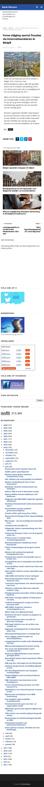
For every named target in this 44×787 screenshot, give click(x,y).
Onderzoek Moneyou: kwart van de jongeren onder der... (24, 534)
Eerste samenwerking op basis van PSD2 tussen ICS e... (22, 686)
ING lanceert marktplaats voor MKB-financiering (20, 695)
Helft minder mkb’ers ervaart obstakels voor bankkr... (24, 572)
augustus (9, 461)
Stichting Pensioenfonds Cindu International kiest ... (24, 505)
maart (8, 739)
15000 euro (6, 357)
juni (7, 466)
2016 (6, 751)
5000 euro (5, 350)
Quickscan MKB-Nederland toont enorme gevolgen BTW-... (22, 654)
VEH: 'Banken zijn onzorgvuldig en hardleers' (23, 479)
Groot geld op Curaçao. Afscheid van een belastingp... (22, 728)
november (9, 453)
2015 (6, 753)
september (10, 458)
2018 (6, 447)
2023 (6, 433)
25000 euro (6, 361)
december (9, 450)
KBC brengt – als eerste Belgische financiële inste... (23, 522)
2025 (6, 428)
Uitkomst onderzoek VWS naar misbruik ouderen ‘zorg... (22, 589)
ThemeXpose (25, 784)
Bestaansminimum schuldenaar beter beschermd (21, 544)
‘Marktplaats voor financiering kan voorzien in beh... (23, 690)
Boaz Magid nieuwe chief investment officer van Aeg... (23, 659)
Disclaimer (28, 368)
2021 (6, 439)
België (11, 28)
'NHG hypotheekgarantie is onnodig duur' (22, 634)
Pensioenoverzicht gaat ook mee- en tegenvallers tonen (20, 705)
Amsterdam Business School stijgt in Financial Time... (20, 580)
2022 (6, 436)
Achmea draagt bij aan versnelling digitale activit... (23, 667)
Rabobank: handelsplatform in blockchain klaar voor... (22, 630)
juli (6, 464)
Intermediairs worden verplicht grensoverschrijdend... (18, 509)
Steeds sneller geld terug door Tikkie (21, 513)
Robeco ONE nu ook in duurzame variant (22, 491)
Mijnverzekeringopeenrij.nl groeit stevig (22, 646)
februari (9, 741)
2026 (6, 425)
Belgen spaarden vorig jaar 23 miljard (18, 168)
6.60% (18, 357)
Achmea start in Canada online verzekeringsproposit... (18, 539)
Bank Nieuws (9, 7)
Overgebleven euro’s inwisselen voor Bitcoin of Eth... (23, 562)
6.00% (18, 354)
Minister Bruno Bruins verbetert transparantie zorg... (18, 475)
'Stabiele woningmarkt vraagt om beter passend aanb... (22, 603)
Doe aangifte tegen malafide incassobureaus (17, 700)
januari (8, 744)
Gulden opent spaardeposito (17, 472)
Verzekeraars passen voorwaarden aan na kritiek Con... (23, 558)
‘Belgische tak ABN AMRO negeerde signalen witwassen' (24, 500)
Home (5, 28)
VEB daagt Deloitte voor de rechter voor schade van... (22, 625)
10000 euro (6, 354)
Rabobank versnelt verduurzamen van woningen (21, 488)
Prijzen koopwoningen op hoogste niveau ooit (22, 548)
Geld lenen (6, 347)
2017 (6, 748)
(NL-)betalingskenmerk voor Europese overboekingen (21, 671)
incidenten (18, 81)
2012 (6, 762)
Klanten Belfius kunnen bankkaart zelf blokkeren (21, 495)
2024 (6, 431)
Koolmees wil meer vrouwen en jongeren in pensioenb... (23, 616)
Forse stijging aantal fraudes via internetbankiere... (19, 637)
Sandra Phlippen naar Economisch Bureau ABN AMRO (22, 676)
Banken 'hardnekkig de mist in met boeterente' (20, 483)
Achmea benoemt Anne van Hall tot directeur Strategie (20, 620)
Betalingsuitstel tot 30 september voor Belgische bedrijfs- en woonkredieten (19, 190)
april (7, 736)
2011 (6, 765)
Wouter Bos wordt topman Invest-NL (20, 469)
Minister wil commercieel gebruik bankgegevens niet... (19, 553)
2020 (6, 442)
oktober (9, 455)
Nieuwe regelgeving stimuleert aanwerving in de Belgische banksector (21, 213)
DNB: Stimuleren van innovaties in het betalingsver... (21, 681)
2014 (6, 756)
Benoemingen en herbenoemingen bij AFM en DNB (23, 719)
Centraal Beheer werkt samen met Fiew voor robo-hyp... (24, 567)
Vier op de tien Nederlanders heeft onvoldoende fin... (19, 650)
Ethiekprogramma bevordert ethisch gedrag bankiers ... (24, 594)
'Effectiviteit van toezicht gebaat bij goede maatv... (23, 714)
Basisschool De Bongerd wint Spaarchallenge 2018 (24, 517)
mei (7, 733)
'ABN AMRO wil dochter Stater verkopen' (22, 576)
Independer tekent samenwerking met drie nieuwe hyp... (23, 529)
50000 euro (6, 365)
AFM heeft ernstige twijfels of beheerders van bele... (23, 599)
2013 (6, 759)
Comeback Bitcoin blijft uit (16, 525)
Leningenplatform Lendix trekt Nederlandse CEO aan (24, 642)
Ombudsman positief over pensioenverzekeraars (16, 724)
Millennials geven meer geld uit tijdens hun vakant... (23, 710)
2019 (6, 445)
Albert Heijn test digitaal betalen (19, 612)
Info (27, 350)
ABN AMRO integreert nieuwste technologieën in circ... (18, 608)
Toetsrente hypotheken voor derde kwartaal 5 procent (24, 584)
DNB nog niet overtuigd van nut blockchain (23, 663)
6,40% (18, 361)
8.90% (18, 350)
